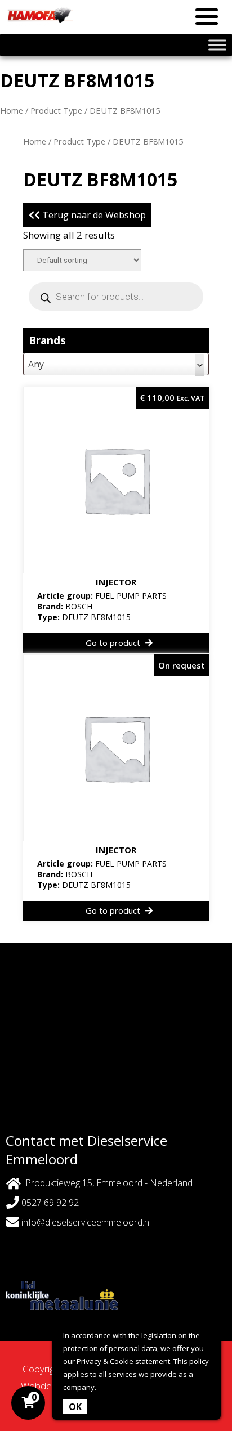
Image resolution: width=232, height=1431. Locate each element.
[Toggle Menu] (217, 44)
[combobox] (116, 364)
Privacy (89, 1361)
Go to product (114, 642)
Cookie (121, 1361)
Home (11, 110)
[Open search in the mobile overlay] (116, 296)
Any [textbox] (36, 364)
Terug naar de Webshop (93, 215)
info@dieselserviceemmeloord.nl (86, 1222)
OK (75, 1407)
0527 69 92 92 (49, 1202)
